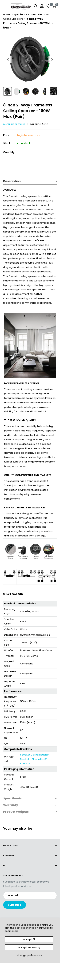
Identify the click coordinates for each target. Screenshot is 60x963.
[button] (30, 181)
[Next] (52, 59)
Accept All (29, 939)
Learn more (12, 931)
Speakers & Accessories (28, 14)
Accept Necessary (29, 947)
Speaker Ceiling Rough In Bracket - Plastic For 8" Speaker (34, 759)
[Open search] (35, 6)
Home (6, 14)
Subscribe (14, 905)
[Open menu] (4, 6)
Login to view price (28, 135)
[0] (54, 6)
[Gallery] (30, 65)
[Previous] (7, 59)
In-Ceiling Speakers (14, 124)
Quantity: (9, 152)
